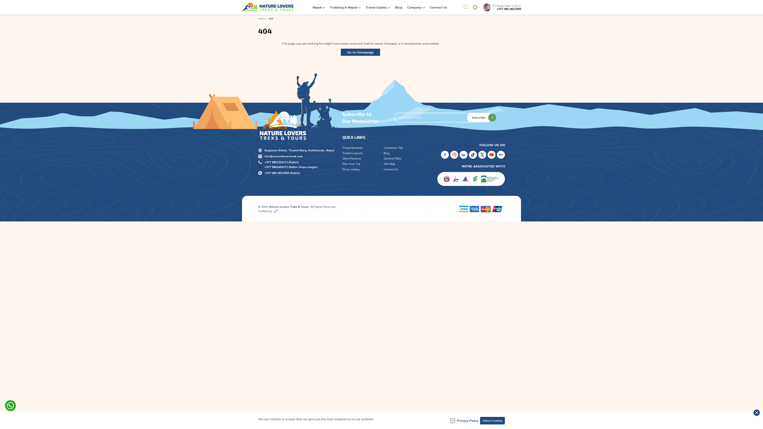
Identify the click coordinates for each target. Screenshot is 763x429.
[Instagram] (454, 155)
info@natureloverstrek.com (283, 156)
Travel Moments (352, 148)
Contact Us (438, 7)
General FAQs (392, 158)
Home (261, 18)
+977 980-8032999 (509, 9)
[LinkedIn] (464, 155)
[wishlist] (475, 7)
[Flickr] (501, 155)
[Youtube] (492, 155)
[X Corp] (482, 155)
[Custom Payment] (481, 209)
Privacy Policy (467, 421)
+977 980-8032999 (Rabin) (282, 173)
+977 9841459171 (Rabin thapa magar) (291, 167)
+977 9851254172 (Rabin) (281, 162)
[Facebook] (445, 155)
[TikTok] (473, 155)
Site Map (389, 164)
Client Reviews (351, 158)
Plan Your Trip (351, 164)
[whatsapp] (10, 405)
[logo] (297, 125)
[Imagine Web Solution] (275, 211)
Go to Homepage (360, 52)
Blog (398, 7)
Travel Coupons (352, 153)
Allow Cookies (492, 420)
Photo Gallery (351, 169)
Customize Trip (393, 148)
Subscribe (478, 117)
